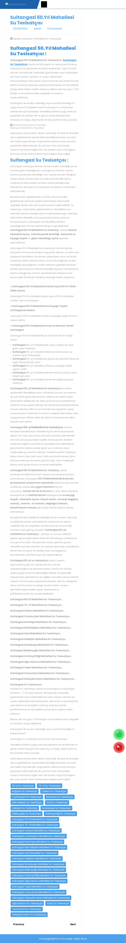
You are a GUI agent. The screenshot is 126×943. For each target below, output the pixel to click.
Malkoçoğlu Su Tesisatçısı (26, 813)
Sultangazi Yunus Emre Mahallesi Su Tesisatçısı (38, 892)
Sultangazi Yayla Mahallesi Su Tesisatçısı (35, 886)
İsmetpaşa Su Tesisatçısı (56, 808)
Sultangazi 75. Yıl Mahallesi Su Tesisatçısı (35, 824)
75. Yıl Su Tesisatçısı (49, 785)
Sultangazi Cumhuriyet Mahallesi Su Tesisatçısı (38, 836)
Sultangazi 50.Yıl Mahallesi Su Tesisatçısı (34, 819)
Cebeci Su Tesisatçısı (54, 791)
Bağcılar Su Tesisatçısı (24, 791)
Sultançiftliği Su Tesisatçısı (60, 813)
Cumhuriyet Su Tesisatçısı (26, 796)
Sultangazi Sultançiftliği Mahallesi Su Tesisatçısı (39, 875)
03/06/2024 (20, 28)
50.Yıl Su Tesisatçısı (23, 785)
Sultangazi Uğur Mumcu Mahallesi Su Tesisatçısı (39, 880)
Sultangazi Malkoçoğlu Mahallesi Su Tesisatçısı (38, 869)
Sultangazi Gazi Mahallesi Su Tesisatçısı (34, 853)
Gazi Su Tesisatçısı (57, 802)
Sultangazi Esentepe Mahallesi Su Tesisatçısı (37, 841)
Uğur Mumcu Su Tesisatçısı (27, 903)
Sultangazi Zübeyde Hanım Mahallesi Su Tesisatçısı (41, 897)
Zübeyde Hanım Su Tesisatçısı (29, 914)
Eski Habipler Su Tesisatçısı (27, 802)
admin (37, 28)
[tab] (44, 4)
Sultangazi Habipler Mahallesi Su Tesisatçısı (36, 858)
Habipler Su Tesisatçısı (24, 808)
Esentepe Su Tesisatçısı (59, 796)
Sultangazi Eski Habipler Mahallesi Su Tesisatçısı (39, 847)
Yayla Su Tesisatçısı (58, 903)
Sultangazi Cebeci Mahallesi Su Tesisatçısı (36, 830)
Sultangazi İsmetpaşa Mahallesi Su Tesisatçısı (38, 864)
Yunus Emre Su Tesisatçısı (26, 909)
